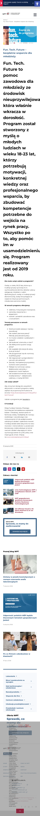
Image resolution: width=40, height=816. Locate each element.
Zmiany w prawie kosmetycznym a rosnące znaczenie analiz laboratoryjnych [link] (19, 579)
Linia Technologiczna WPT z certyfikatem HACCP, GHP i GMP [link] (26, 491)
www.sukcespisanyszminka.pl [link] (18, 437)
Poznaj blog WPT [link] (11, 551)
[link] (37, 4)
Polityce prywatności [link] (21, 725)
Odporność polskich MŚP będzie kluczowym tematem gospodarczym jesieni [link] (24, 482)
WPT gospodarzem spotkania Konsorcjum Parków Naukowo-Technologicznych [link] (23, 501)
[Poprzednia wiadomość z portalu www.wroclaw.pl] (33, 3)
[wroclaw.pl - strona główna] (1, 3)
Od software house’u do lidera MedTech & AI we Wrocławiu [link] (24, 510)
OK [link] (20, 811)
